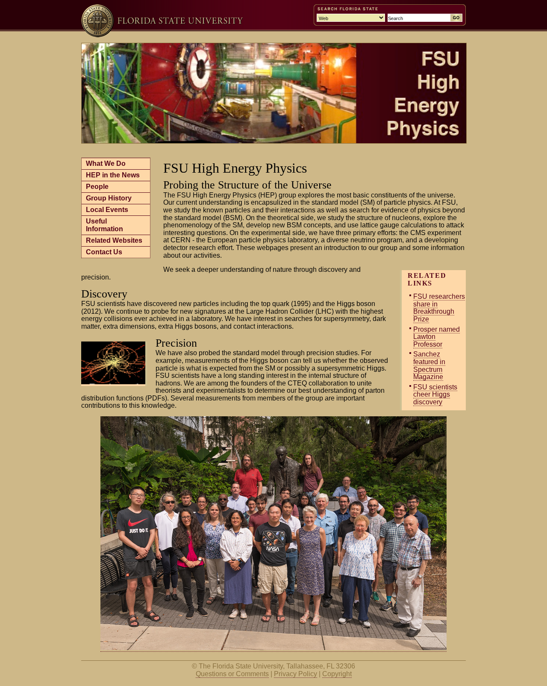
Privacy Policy (295, 673)
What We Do (106, 163)
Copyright (337, 673)
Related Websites (114, 240)
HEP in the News (113, 175)
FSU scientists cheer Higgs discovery (435, 394)
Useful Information (104, 225)
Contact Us (104, 252)
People (97, 186)
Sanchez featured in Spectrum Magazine (429, 365)
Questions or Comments (232, 673)
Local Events (107, 209)
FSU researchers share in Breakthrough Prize (439, 308)
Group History (109, 198)
